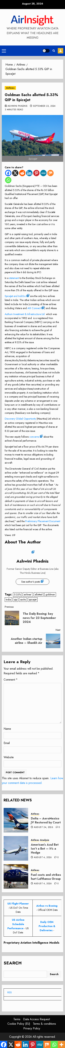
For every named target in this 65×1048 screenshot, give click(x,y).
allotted (38, 594)
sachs (23, 599)
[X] (15, 173)
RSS (9, 992)
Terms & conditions (44, 1024)
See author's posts (30, 581)
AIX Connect (34, 308)
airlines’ (28, 594)
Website (9, 757)
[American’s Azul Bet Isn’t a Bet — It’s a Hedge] (16, 848)
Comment (11, 680)
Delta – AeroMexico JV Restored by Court (46, 820)
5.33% (17, 594)
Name (7, 729)
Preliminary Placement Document (42, 521)
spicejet (32, 599)
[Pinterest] (36, 173)
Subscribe (60, 50)
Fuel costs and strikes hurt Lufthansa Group (46, 877)
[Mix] (50, 173)
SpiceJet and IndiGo (15, 296)
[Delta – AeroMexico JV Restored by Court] (16, 820)
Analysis (44, 840)
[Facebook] (8, 173)
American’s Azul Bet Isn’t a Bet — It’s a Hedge (44, 849)
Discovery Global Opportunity (20, 418)
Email (7, 743)
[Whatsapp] (8, 180)
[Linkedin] (29, 173)
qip (15, 599)
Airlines (10, 88)
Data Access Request (36, 1019)
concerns (34, 437)
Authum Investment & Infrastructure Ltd (25, 314)
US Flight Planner (18, 903)
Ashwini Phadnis (17, 106)
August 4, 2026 (43, 857)
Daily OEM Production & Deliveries (47, 926)
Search (13, 963)
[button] (4, 50)
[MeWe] (43, 173)
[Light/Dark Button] (46, 51)
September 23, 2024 (44, 106)
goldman (50, 594)
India (8, 599)
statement (14, 278)
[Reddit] (22, 173)
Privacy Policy (31, 1028)
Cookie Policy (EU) (18, 1024)
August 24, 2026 (43, 827)
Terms (16, 1019)
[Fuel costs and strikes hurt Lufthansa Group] (16, 876)
